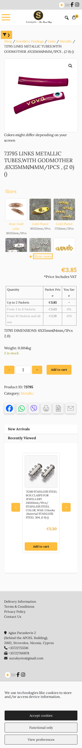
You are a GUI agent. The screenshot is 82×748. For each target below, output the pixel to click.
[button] (70, 66)
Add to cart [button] (41, 546)
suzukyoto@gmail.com (26, 658)
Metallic (66, 41)
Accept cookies (41, 715)
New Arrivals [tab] (19, 429)
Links (52, 41)
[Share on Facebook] (9, 408)
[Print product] (46, 408)
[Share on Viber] (34, 408)
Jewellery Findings (30, 41)
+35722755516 (18, 648)
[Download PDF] (58, 408)
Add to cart (59, 370)
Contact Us (12, 617)
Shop (8, 41)
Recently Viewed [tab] (22, 438)
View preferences (41, 739)
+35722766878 (18, 653)
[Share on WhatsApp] (21, 408)
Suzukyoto (38, 17)
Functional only (41, 727)
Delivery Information (20, 601)
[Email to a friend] (70, 408)
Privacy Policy (15, 611)
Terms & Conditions (19, 606)
